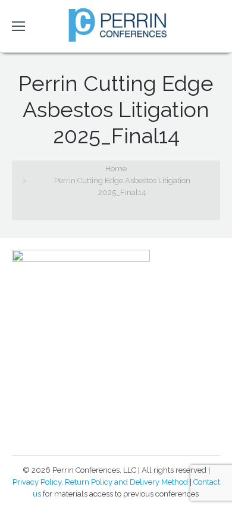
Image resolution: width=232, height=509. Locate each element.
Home (116, 168)
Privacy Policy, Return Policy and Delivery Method (100, 481)
